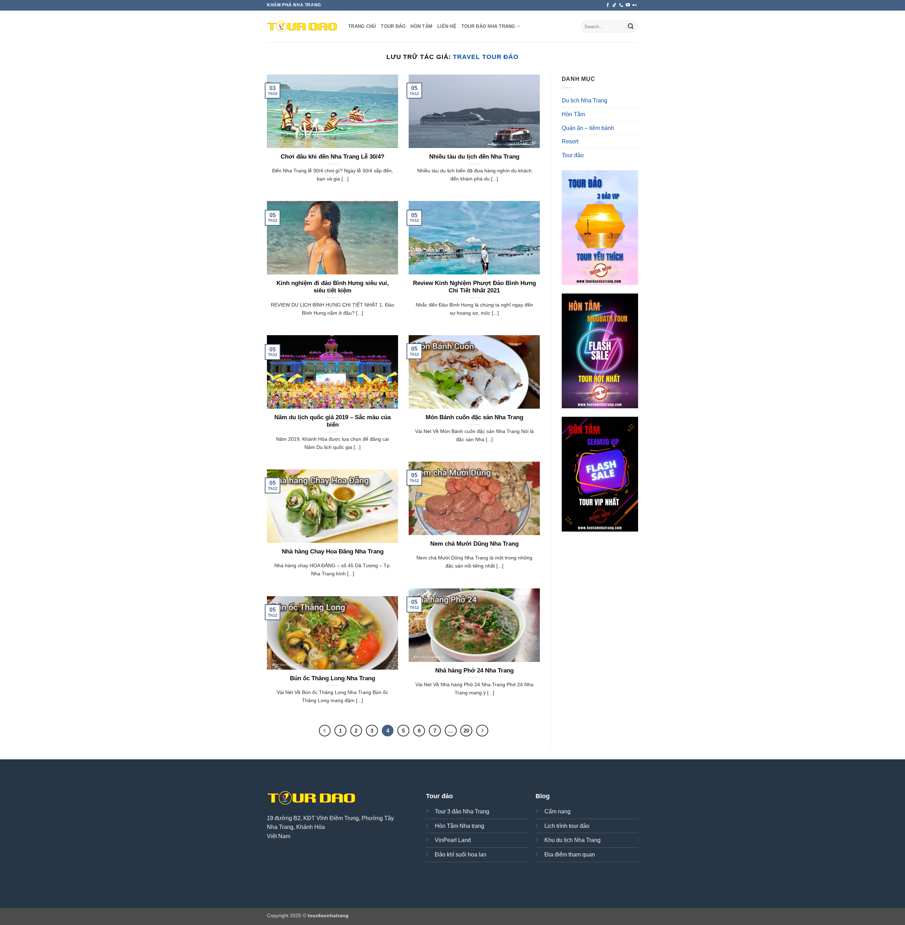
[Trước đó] (325, 731)
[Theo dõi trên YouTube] (628, 5)
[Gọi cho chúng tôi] (621, 5)
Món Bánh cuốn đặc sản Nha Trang (474, 417)
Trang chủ (362, 26)
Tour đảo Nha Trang (488, 26)
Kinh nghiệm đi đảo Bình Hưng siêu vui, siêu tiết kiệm (332, 287)
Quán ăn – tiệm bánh (588, 128)
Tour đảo (393, 26)
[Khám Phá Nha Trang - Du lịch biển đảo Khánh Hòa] (302, 26)
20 (466, 731)
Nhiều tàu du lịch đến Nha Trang (474, 156)
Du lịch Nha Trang (584, 100)
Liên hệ (446, 26)
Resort (570, 141)
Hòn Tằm (421, 26)
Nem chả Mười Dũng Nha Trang (474, 543)
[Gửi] (631, 26)
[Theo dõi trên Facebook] (608, 5)
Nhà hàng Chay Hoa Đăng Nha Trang (333, 551)
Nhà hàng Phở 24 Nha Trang (474, 670)
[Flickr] (634, 5)
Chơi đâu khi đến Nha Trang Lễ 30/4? (332, 156)
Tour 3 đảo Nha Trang (462, 811)
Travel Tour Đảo (486, 56)
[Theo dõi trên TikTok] (614, 5)
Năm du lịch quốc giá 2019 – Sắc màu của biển (332, 421)
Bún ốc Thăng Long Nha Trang (332, 678)
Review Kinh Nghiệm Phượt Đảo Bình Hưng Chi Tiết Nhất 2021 (474, 287)
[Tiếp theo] (482, 731)
